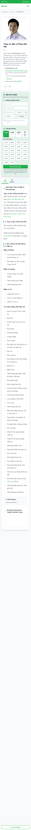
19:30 (12, 162)
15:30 (12, 154)
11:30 (5, 150)
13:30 (12, 150)
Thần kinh (10, 481)
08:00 (12, 142)
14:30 (25, 150)
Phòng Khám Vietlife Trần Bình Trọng (16, 70)
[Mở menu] (28, 6)
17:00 (6, 158)
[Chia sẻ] (9, 86)
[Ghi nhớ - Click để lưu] (5, 86)
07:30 (6, 142)
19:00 (6, 162)
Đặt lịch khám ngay (15, 166)
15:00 (6, 154)
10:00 (12, 146)
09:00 (25, 142)
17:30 (12, 158)
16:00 (18, 154)
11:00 (25, 146)
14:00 (18, 150)
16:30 (25, 154)
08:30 (18, 142)
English (27, 1)
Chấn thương (8, 236)
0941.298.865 (17, 81)
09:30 (6, 146)
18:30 (25, 158)
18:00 (18, 158)
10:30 (18, 146)
